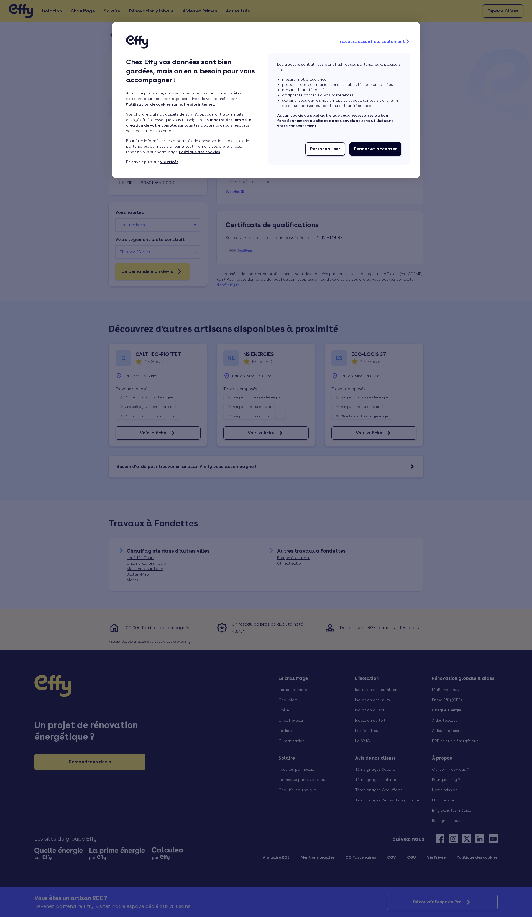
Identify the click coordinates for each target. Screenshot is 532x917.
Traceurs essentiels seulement (371, 41)
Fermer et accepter (375, 149)
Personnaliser (325, 149)
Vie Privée (169, 162)
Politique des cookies (199, 152)
